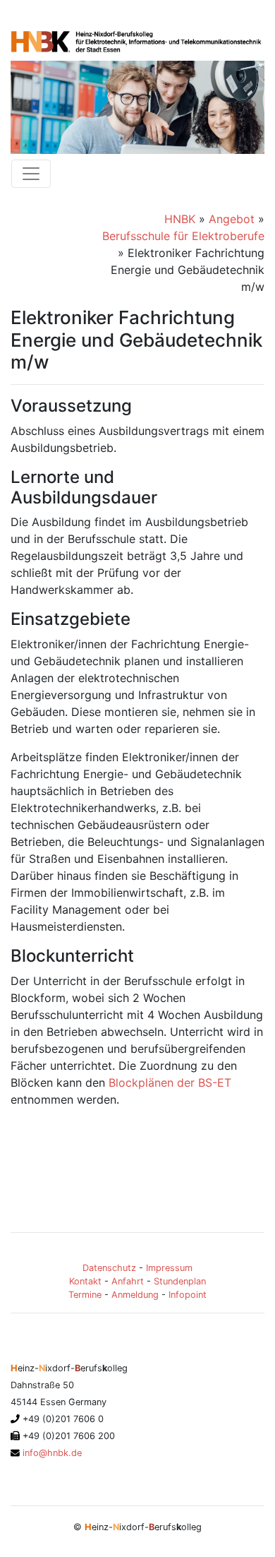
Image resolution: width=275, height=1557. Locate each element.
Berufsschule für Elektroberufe (183, 236)
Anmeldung (135, 1294)
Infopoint (188, 1294)
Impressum (169, 1268)
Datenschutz (109, 1268)
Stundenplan (180, 1281)
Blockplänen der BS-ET (170, 1082)
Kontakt (85, 1281)
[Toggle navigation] (31, 174)
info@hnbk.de (51, 1453)
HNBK (179, 219)
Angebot (232, 219)
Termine (85, 1294)
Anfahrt (127, 1281)
